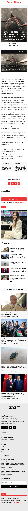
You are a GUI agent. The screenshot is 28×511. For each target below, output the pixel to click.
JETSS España (15, 43)
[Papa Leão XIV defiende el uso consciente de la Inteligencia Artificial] (5, 250)
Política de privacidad (18, 489)
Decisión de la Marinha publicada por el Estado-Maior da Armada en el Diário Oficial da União (18, 264)
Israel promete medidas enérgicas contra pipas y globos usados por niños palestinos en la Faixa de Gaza (18, 257)
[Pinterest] (15, 183)
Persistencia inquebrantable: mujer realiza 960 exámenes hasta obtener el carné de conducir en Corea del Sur (20, 167)
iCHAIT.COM (15, 502)
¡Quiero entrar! (13, 199)
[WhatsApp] (19, 183)
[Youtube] (14, 427)
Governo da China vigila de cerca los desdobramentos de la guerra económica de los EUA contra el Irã (18, 270)
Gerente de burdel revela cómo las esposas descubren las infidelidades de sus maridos (6, 167)
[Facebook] (9, 183)
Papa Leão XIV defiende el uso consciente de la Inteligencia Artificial (17, 250)
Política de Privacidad (19, 202)
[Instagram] (6, 427)
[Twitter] (12, 183)
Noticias (14, 29)
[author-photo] (2, 316)
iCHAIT (3, 207)
